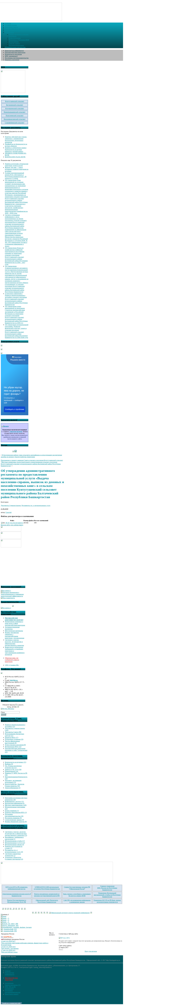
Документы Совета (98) (13, 732)
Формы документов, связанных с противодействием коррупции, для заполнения (14, 635)
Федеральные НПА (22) (13, 747)
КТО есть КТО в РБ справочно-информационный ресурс (17, 888)
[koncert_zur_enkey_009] (9, 924)
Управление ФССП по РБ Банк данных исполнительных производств (107, 901)
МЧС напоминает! (11, 56)
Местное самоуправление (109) (15, 805)
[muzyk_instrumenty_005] (9, 925)
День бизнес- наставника (10, 948)
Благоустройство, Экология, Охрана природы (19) (14, 785)
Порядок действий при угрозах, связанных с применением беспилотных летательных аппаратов (16, 139)
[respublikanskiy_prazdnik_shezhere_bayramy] (16, 927)
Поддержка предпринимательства (17, 58)
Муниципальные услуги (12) (15, 843)
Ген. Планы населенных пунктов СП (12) (13, 767)
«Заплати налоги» (16, 431)
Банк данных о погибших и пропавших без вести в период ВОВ (77, 895)
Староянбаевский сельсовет (14, 123)
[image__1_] (5, 918)
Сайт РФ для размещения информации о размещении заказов (77, 901)
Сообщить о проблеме (14, 409)
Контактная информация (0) (14, 803)
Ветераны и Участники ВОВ (19, 40)
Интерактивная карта (16, 45)
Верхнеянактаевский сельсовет (14, 119)
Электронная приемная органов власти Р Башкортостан (16, 895)
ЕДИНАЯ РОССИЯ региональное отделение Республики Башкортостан (47, 888)
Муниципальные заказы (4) (14, 844)
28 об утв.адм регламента (14, 523)
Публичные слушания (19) (14, 739)
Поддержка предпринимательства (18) (14, 815)
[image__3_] (5, 922)
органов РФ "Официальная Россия (79, 888)
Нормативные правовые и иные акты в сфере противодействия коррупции (15, 623)
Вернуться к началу (11, 994)
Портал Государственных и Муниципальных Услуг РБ (16, 901)
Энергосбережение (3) (12, 788)
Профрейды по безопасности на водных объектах (16, 145)
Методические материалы (14, 631)
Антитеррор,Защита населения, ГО (12, 984)
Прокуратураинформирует (9, 973)
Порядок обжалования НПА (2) (16, 812)
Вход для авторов (91, 951)
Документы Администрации (11, 505)
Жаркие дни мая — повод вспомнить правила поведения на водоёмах (16, 169)
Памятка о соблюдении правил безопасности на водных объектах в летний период (15, 149)
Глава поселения (14, 38)
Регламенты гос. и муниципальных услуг (36, 505)
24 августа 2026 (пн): (8, 947)
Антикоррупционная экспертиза (12, 628)
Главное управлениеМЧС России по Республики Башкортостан (107, 888)
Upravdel (9, 512)
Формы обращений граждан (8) (16, 821)
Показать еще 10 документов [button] (11, 160)
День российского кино (9, 952)
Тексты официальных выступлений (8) (12, 742)
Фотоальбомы (14, 42)
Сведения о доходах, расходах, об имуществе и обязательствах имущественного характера (14, 642)
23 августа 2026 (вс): (8, 941)
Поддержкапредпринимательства (12, 991)
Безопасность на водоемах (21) (15, 762)
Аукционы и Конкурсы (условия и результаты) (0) (14, 858)
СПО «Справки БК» (12, 665)
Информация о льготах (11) (14, 801)
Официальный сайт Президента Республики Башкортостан (47, 901)
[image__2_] (5, 920)
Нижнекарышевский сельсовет (14, 112)
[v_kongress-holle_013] (9, 929)
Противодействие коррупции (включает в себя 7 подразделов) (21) (16, 750)
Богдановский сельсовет (14, 105)
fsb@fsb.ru (14, 680)
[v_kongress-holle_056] (9, 931)
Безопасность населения (13, 54)
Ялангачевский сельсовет (14, 115)
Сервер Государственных (72, 887)
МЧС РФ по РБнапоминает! (10, 988)
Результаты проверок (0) (13, 818)
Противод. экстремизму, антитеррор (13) (13, 781)
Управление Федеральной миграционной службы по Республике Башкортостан (107, 895)
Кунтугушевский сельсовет (14, 101)
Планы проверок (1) (12, 810)
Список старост (14, 43)
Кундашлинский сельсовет (14, 108)
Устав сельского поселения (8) (15, 745)
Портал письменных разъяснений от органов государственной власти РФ (47, 895)
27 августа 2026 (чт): (8, 950)
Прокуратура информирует (14, 50)
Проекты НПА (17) (11, 737)
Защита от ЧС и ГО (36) (13, 769)
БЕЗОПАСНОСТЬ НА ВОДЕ (15, 157)
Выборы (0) (9, 764)
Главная (7, 971)
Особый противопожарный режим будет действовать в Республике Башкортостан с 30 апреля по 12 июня (15, 175)
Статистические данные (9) (14, 820)
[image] (3, 916)
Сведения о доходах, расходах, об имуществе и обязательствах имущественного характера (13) (16, 833)
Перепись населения (12, 60)
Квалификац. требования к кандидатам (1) (14, 838)
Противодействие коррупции (15, 52)
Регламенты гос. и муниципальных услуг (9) (14, 851)
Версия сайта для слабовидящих (12, 525)
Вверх (61, 949)
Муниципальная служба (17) (15, 841)
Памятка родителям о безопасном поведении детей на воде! (16, 164)
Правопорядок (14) (11, 771)
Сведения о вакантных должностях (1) (13, 854)
